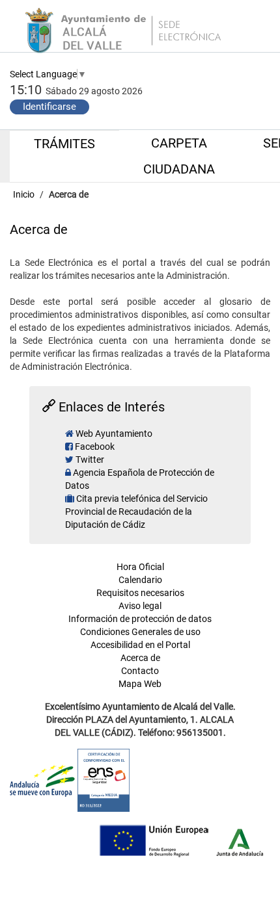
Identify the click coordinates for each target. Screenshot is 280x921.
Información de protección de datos (140, 619)
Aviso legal (140, 606)
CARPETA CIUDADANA (179, 156)
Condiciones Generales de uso (140, 632)
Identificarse (49, 106)
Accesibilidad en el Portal (140, 645)
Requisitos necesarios (140, 593)
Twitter (90, 459)
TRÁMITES (64, 143)
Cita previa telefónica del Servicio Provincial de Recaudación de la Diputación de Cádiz (136, 511)
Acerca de (69, 194)
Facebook (95, 446)
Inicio (24, 194)
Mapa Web (140, 684)
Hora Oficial (140, 567)
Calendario (140, 580)
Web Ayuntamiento (114, 433)
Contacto (140, 671)
